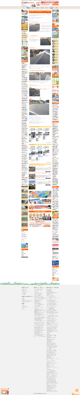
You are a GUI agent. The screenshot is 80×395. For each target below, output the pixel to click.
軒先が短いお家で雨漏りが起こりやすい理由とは (25, 132)
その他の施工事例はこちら (48, 142)
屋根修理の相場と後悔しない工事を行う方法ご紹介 (40, 312)
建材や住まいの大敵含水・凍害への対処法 (24, 125)
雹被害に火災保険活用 (49, 389)
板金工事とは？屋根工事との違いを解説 (25, 71)
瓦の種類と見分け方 (24, 131)
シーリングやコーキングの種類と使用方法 (25, 105)
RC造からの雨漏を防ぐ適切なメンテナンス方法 (51, 351)
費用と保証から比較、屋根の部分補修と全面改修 (56, 130)
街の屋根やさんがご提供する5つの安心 (28, 8)
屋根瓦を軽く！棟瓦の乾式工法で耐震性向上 (55, 168)
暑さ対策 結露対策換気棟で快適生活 (24, 123)
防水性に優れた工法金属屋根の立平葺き (24, 107)
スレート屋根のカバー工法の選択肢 (56, 138)
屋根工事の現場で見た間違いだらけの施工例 (55, 173)
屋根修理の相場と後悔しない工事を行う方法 (55, 126)
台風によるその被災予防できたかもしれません (56, 161)
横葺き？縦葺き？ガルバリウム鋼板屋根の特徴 (56, 116)
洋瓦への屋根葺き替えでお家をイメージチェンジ (25, 150)
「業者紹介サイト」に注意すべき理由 (55, 209)
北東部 (22, 252)
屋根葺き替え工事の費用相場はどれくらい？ (55, 128)
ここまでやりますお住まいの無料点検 (51, 8)
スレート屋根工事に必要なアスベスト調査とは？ (25, 181)
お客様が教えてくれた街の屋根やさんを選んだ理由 (27, 300)
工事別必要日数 (54, 157)
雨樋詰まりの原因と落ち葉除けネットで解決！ (56, 227)
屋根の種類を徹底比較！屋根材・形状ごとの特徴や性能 (52, 312)
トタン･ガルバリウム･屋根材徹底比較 (24, 154)
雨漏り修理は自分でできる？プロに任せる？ (25, 69)
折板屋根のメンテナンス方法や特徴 (50, 317)
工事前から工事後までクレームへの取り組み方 (55, 193)
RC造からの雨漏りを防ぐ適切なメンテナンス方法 (25, 168)
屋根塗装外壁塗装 (56, 60)
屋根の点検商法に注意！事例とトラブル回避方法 (55, 201)
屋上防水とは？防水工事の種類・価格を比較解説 (25, 91)
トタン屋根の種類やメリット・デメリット (55, 143)
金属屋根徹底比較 (48, 369)
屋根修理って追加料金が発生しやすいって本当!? (55, 204)
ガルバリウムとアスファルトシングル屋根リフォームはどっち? (25, 152)
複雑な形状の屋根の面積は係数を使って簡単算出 (51, 337)
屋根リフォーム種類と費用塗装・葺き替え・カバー (56, 136)
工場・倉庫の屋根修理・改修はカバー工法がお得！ (56, 222)
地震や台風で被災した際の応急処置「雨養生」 (25, 109)
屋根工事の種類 (55, 38)
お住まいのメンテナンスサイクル (50, 360)
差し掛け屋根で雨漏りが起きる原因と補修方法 (51, 381)
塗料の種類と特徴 (48, 294)
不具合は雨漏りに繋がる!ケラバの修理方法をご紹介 (52, 327)
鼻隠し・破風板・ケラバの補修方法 (25, 76)
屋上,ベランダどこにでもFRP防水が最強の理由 (25, 90)
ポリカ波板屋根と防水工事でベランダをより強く (56, 223)
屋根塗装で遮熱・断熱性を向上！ (50, 341)
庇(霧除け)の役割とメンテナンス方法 (24, 104)
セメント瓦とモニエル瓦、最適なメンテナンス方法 (52, 319)
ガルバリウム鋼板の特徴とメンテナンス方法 (25, 160)
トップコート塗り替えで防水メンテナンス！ (25, 182)
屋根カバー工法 (57, 43)
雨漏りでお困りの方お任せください (38, 293)
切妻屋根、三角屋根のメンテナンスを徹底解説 (25, 118)
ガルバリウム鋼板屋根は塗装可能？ (55, 109)
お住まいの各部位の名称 (25, 64)
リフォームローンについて (37, 316)
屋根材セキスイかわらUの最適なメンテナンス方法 (56, 151)
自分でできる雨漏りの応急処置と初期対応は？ (55, 179)
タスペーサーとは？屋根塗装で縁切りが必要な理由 (52, 326)
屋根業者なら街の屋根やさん (25, 306)
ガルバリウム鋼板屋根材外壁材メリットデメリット (56, 117)
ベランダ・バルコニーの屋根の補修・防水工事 (39, 304)
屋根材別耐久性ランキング (24, 143)
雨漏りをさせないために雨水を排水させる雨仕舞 (25, 128)
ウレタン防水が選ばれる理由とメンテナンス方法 (25, 84)
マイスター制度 (23, 294)
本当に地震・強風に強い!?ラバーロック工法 (51, 379)
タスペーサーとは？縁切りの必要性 (24, 83)
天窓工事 (56, 62)
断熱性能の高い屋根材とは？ (24, 175)
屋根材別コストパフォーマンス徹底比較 (25, 141)
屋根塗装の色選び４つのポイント (55, 174)
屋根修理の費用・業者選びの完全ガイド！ (25, 66)
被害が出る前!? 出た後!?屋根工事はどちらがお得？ (56, 196)
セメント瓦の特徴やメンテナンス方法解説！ (25, 95)
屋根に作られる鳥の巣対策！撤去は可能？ (39, 332)
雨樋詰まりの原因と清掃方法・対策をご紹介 (39, 330)
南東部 (22, 254)
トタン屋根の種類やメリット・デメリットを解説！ (52, 316)
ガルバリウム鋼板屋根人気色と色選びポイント (55, 113)
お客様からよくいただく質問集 (50, 295)
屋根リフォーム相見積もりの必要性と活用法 (39, 314)
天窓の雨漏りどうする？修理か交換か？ (25, 174)
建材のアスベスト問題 (49, 348)
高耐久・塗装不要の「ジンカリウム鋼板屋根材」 (51, 350)
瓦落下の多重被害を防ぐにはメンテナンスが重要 (55, 163)
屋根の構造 (23, 74)
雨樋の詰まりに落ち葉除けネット (38, 331)
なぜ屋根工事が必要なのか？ (55, 123)
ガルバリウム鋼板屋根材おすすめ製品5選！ (55, 114)
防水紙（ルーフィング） (34, 17)
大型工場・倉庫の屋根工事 (37, 306)
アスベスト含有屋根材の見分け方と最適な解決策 (25, 134)
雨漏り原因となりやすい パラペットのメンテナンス (40, 323)
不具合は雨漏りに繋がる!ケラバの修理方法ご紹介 (25, 77)
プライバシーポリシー (24, 307)
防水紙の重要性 (24, 137)
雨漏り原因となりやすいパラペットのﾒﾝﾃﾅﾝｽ (25, 88)
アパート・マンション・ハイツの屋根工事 (39, 307)
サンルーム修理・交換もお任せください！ (55, 220)
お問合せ (23, 308)
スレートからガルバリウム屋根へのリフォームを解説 (56, 106)
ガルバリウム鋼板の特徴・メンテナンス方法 (51, 349)
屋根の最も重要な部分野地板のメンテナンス (24, 138)
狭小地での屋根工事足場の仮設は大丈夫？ (55, 154)
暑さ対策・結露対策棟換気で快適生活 (50, 339)
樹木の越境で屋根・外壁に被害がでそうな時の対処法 (56, 206)
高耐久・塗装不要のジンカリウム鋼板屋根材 (25, 161)
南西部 (22, 255)
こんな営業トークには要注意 (55, 198)
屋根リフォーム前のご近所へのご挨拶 (55, 191)
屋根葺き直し (56, 54)
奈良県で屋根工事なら (24, 236)
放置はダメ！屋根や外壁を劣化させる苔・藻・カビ (52, 376)
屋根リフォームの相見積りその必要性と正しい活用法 (56, 190)
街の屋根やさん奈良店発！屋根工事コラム (26, 301)
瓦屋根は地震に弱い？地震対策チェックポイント (56, 170)
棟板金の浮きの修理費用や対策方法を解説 (25, 73)
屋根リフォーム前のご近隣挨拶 (38, 295)
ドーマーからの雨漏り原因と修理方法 (24, 172)
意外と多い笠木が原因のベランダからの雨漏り (25, 79)
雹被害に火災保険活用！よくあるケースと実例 (55, 183)
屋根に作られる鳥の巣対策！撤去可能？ (55, 228)
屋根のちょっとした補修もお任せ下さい (38, 294)
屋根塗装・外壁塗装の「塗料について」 (51, 293)
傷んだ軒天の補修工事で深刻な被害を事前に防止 (25, 81)
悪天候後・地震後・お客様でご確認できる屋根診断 (52, 292)
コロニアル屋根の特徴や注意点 (55, 141)
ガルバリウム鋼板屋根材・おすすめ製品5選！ (51, 303)
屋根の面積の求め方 (24, 112)
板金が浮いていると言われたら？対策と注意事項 (56, 203)
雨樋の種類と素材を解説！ (37, 333)
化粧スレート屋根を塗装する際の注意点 (55, 147)
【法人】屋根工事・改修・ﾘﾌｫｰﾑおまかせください (56, 234)
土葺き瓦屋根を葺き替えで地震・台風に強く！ (25, 98)
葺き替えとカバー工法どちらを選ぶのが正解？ (55, 133)
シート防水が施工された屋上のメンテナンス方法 (25, 86)
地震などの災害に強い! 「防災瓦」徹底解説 (55, 171)
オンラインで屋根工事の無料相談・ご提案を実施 (55, 188)
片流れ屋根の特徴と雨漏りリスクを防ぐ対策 (25, 117)
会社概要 (23, 231)
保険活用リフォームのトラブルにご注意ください (56, 207)
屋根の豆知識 (23, 140)
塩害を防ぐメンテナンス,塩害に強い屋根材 (25, 145)
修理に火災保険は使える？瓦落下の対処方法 (56, 165)
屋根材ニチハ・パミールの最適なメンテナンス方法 (56, 149)
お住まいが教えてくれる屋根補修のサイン (55, 131)
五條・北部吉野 (23, 253)
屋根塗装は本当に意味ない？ (24, 67)
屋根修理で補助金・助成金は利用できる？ (55, 184)
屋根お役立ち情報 (55, 160)
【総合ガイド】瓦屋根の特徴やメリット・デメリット (52, 311)
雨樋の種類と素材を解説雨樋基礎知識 (25, 179)
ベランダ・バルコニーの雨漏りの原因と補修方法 (25, 93)
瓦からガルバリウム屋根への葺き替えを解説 (55, 108)
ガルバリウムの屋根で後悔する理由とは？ (24, 156)
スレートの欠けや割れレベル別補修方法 (55, 139)
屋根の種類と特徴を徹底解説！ (24, 63)
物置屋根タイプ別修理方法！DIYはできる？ (55, 218)
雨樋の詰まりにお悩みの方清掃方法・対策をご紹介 (56, 225)
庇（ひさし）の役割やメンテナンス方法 (25, 170)
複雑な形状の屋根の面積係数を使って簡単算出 (25, 114)
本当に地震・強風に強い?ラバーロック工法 (25, 111)
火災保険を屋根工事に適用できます (38, 303)
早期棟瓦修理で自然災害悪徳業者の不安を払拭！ (25, 100)
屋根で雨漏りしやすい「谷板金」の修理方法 (24, 129)
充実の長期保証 (23, 293)
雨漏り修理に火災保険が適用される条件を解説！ (55, 181)
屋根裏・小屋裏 (48, 338)
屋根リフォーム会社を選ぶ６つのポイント (56, 158)
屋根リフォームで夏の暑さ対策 (38, 305)
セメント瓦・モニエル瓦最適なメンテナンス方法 (25, 97)
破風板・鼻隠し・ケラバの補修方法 (50, 322)
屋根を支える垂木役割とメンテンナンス (24, 165)
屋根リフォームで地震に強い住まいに (38, 302)
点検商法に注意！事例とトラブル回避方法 (39, 296)
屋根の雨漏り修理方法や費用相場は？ (25, 167)
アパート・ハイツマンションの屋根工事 (55, 231)
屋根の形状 (23, 115)
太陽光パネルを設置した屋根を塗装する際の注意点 (40, 334)
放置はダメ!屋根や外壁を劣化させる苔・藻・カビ (25, 147)
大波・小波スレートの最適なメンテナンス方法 (25, 102)
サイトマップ (23, 241)
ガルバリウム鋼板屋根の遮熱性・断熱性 (55, 111)
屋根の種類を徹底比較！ (54, 134)
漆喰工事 (56, 46)
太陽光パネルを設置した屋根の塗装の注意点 (55, 146)
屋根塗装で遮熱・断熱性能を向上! (55, 178)
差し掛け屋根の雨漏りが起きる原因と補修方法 (25, 120)
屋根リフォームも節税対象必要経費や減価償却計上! (56, 236)
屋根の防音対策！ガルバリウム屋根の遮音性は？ (56, 119)
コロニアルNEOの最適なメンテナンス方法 (55, 152)
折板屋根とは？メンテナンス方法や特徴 (55, 144)
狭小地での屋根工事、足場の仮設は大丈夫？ (51, 300)
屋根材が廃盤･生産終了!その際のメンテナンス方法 (52, 329)
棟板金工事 (56, 57)
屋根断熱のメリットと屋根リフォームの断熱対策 (25, 177)
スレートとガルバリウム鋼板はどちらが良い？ (55, 104)
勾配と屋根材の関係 (24, 126)
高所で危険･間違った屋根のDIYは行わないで (51, 352)
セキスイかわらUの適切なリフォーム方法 (51, 296)
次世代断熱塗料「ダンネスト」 (54, 176)
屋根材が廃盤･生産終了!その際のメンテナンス (24, 148)
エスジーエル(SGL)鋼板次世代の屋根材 (24, 158)
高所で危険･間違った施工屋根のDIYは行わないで (25, 163)
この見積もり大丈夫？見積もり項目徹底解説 (55, 195)
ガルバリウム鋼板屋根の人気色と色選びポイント (51, 309)
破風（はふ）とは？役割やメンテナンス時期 (25, 184)
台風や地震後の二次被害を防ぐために (55, 166)
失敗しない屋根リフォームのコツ (55, 125)
